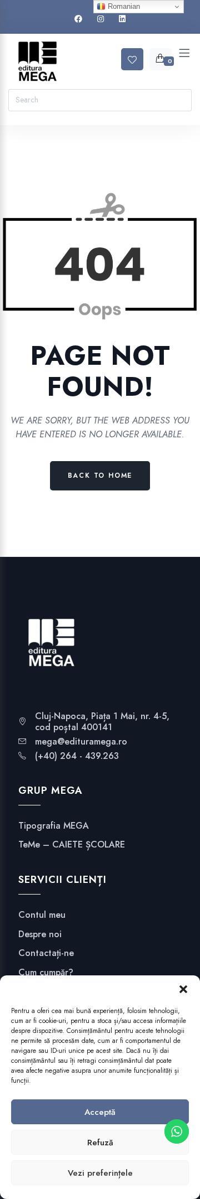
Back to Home (100, 475)
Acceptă (100, 1112)
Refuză (100, 1142)
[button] (183, 989)
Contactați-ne (46, 953)
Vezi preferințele (100, 1173)
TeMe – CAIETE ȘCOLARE (71, 845)
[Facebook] (78, 19)
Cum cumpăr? (45, 973)
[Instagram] (100, 19)
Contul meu (42, 915)
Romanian (123, 6)
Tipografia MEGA (53, 826)
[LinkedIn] (122, 19)
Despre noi (40, 934)
